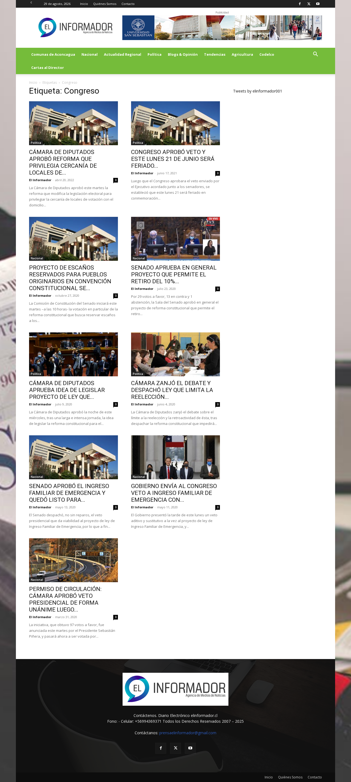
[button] (315, 54)
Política (155, 54)
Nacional (89, 54)
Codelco (266, 54)
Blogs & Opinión (183, 54)
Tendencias (214, 54)
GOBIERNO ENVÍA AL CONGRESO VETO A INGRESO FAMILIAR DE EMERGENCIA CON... (174, 493)
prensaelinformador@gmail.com (187, 732)
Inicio (84, 4)
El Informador (40, 180)
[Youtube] (318, 4)
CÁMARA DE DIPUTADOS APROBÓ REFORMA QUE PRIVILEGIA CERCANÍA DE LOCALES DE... (63, 162)
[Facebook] (300, 4)
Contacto (128, 4)
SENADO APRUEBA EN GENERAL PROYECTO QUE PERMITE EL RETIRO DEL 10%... (174, 274)
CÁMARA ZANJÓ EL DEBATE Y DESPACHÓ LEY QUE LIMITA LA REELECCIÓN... (172, 390)
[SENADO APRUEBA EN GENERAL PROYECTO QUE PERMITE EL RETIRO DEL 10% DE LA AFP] (175, 239)
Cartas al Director (47, 67)
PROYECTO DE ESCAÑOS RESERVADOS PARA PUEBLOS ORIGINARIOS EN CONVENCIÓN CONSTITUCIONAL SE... (70, 278)
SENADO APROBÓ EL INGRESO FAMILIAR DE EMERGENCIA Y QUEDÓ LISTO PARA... (69, 493)
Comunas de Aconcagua (53, 54)
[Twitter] (309, 4)
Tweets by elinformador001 (257, 91)
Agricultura (242, 54)
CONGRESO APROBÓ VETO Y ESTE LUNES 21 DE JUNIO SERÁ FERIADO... (172, 159)
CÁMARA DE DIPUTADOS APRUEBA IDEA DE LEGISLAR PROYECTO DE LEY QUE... (67, 390)
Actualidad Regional (122, 54)
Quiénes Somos (104, 4)
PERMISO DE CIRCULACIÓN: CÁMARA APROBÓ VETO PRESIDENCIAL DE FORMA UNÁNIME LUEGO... (65, 599)
